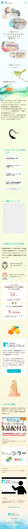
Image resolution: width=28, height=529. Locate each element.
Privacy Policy (14, 518)
